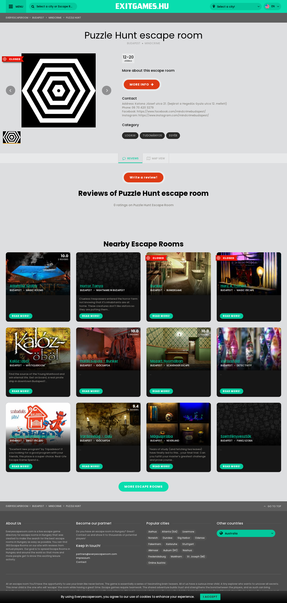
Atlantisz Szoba (23, 286)
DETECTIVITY (244, 365)
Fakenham (154, 544)
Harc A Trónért (233, 286)
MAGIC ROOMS (34, 290)
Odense (200, 537)
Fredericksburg (157, 556)
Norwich (153, 537)
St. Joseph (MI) (196, 556)
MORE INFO (139, 84)
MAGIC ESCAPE (245, 290)
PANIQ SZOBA (244, 440)
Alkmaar (153, 550)
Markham (176, 556)
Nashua (187, 550)
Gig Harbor (183, 537)
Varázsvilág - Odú (96, 436)
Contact (81, 562)
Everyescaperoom (17, 17)
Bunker (156, 286)
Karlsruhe (171, 544)
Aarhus (152, 531)
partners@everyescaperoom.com (96, 554)
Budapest (38, 17)
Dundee (167, 537)
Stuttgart (188, 544)
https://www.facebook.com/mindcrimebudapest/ (171, 111)
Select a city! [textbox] (226, 7)
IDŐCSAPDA (103, 365)
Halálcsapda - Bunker (99, 361)
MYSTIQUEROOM (35, 365)
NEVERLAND (173, 440)
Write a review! (144, 177)
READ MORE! (20, 316)
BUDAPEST (133, 43)
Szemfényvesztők (236, 436)
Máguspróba (161, 436)
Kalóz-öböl (19, 361)
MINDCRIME (152, 43)
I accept (210, 597)
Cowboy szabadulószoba (32, 436)
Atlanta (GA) (169, 531)
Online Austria (156, 562)
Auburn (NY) (170, 550)
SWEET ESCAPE (34, 440)
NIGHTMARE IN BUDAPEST (110, 290)
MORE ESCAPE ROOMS (143, 486)
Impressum (83, 558)
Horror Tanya (91, 286)
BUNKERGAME (174, 290)
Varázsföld (230, 361)
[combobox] (236, 6)
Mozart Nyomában (166, 361)
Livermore (188, 531)
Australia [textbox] (231, 533)
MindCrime (55, 17)
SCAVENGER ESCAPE (178, 365)
